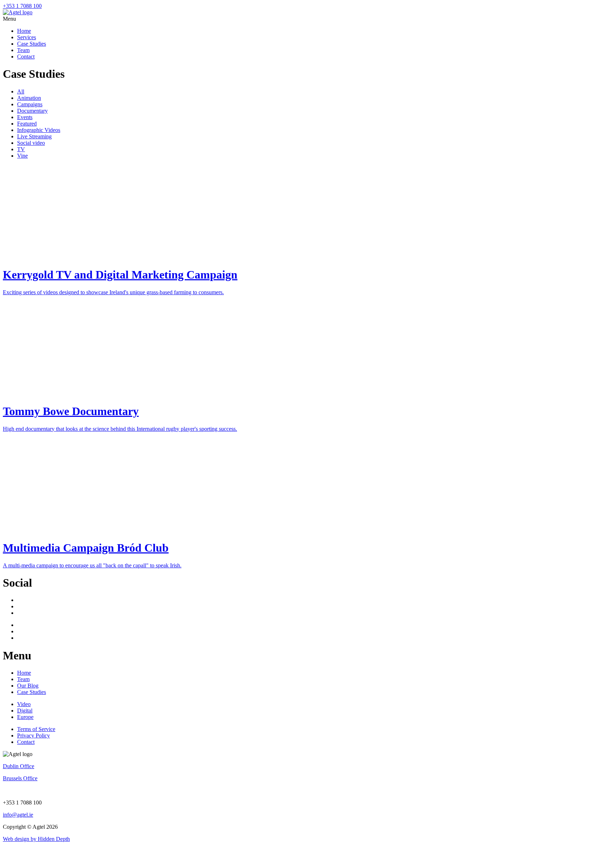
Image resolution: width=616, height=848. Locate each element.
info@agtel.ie (18, 815)
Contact (26, 56)
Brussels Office (20, 778)
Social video (31, 143)
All (20, 91)
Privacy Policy (33, 735)
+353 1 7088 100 (22, 6)
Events (24, 117)
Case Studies (31, 44)
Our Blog (27, 686)
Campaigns (29, 104)
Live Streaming (34, 136)
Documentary (32, 111)
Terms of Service (36, 729)
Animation (29, 98)
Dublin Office (18, 766)
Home (24, 31)
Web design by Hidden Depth (36, 839)
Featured (27, 124)
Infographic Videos (38, 130)
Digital (24, 710)
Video (24, 704)
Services (26, 37)
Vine (22, 156)
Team (23, 50)
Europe (25, 717)
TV (21, 149)
